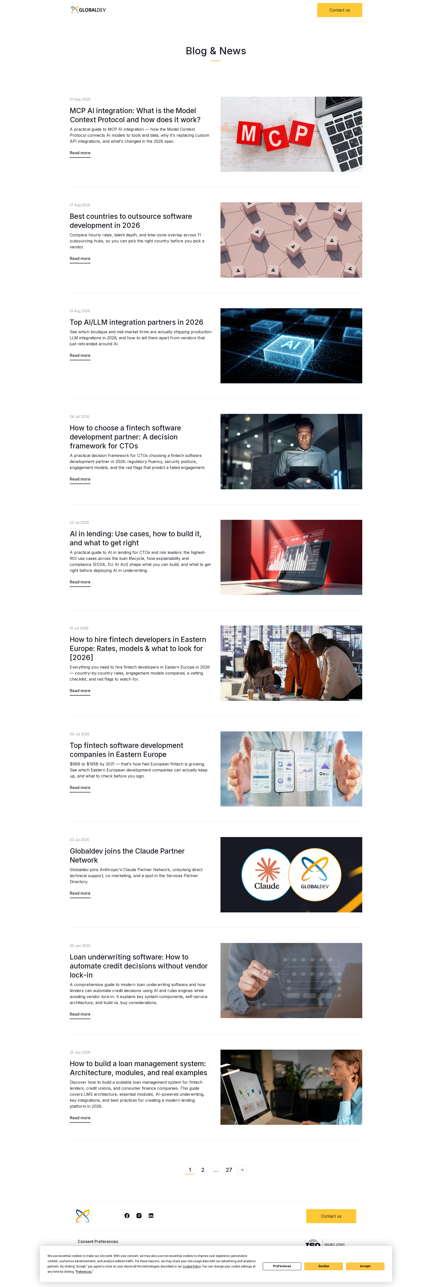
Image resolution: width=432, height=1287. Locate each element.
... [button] (215, 1170)
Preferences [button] (84, 1271)
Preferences (282, 1266)
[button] (242, 1169)
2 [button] (202, 1170)
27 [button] (229, 1170)
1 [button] (190, 1170)
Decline (323, 1266)
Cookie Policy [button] (191, 1266)
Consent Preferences (98, 1241)
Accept (365, 1266)
